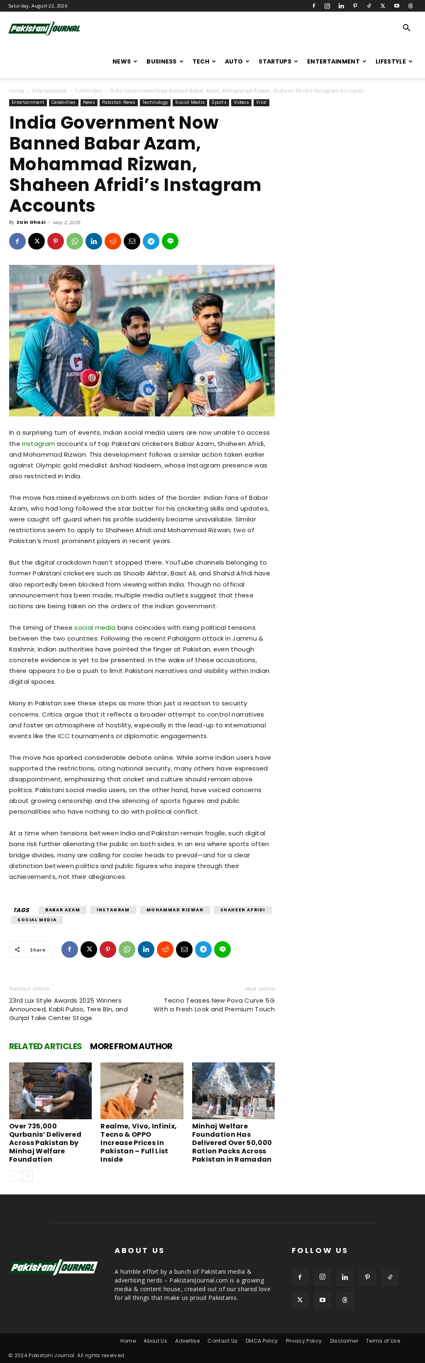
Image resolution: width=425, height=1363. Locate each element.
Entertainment (333, 61)
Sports (219, 102)
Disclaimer (344, 1340)
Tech (201, 61)
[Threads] (410, 6)
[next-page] (27, 1176)
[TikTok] (369, 6)
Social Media (190, 102)
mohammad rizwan (175, 910)
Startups (275, 61)
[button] (407, 29)
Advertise (187, 1340)
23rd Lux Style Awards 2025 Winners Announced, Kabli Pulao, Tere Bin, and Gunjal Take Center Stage (68, 1009)
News (121, 61)
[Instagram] (327, 6)
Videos (241, 102)
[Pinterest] (355, 6)
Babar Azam (62, 910)
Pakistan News (118, 102)
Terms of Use (383, 1340)
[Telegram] (151, 241)
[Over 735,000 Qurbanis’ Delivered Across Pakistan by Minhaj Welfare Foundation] (50, 1090)
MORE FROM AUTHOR (131, 1046)
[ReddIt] (113, 241)
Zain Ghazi (31, 222)
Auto (234, 61)
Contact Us (222, 1340)
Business (162, 61)
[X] (382, 6)
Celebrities (88, 90)
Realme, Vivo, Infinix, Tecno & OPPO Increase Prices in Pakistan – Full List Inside (138, 1142)
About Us (155, 1340)
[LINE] (170, 241)
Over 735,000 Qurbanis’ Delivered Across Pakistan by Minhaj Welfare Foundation (45, 1142)
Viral (261, 102)
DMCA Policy (262, 1340)
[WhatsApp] (74, 241)
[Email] (132, 241)
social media (94, 627)
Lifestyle (391, 61)
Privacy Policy (304, 1340)
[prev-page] (14, 1176)
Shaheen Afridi (242, 910)
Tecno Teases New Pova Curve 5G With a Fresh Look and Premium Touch (214, 1004)
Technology (155, 102)
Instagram (38, 443)
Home (16, 90)
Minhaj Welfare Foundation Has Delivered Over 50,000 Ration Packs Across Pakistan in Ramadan (232, 1142)
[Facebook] (314, 6)
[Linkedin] (341, 6)
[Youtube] (397, 6)
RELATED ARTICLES (45, 1046)
